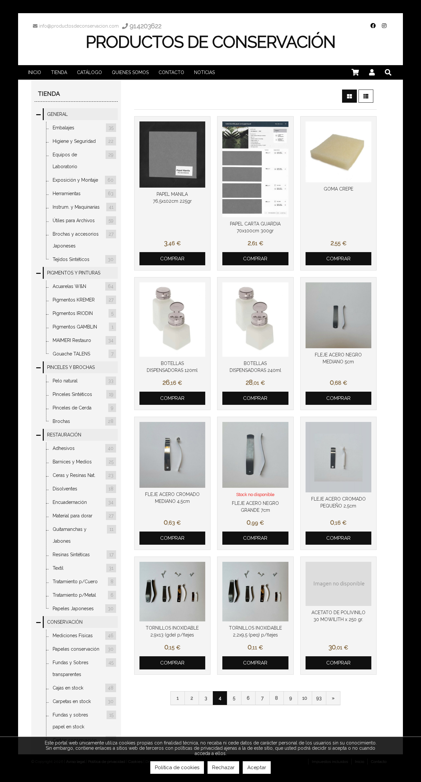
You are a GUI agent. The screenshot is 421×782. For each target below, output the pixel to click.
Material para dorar (83, 515)
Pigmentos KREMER (83, 299)
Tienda (49, 93)
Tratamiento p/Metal (83, 595)
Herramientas (83, 193)
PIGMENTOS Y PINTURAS (73, 272)
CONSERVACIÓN (65, 622)
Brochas (83, 421)
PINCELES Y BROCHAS (71, 367)
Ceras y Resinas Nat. (83, 475)
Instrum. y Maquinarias (83, 207)
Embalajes (83, 127)
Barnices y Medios (83, 461)
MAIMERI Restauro (83, 340)
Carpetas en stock (83, 701)
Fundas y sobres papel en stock (83, 720)
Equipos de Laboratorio (83, 160)
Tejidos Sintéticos (83, 259)
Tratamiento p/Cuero (83, 581)
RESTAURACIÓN (64, 434)
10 (304, 698)
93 (319, 698)
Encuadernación (83, 502)
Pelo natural (83, 380)
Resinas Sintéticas (83, 554)
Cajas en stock (83, 688)
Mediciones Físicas (83, 635)
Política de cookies (177, 767)
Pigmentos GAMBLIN (83, 326)
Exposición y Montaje (83, 180)
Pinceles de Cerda (83, 407)
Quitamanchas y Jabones (83, 535)
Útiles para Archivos (83, 220)
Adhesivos (83, 448)
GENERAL (57, 114)
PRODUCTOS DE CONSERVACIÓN (210, 42)
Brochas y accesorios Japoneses (83, 239)
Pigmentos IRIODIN (83, 313)
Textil (83, 568)
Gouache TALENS (83, 353)
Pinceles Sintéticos (83, 394)
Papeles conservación (83, 649)
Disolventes (83, 488)
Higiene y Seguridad (83, 141)
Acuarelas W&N (83, 286)
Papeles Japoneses (83, 608)
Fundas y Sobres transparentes (83, 668)
